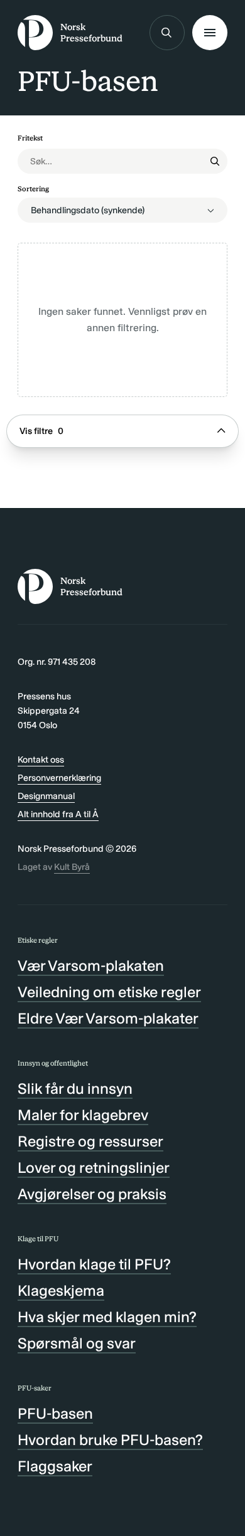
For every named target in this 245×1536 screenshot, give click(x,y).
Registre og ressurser (90, 1141)
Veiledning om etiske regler (109, 992)
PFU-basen (55, 1413)
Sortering (33, 188)
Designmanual (46, 796)
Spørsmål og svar (77, 1343)
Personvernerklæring (59, 777)
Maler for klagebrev (83, 1115)
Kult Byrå (72, 866)
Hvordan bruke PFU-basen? (110, 1440)
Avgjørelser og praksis (92, 1194)
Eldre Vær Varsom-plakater (108, 1018)
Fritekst (30, 138)
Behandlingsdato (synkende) (87, 210)
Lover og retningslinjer (94, 1167)
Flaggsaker (55, 1466)
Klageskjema (61, 1290)
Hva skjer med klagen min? (107, 1317)
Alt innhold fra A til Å (58, 814)
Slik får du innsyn (75, 1088)
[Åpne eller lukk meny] (209, 32)
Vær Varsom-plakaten (91, 965)
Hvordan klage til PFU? (94, 1264)
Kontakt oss (41, 759)
